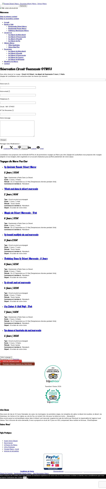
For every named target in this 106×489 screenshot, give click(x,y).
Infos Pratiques (9, 447)
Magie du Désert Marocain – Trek (20, 212)
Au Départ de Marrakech (17, 35)
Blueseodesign (58, 471)
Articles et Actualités (11, 451)
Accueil (6, 22)
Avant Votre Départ (11, 441)
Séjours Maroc (9, 43)
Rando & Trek (8, 24)
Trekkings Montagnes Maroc (18, 30)
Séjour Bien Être (13, 47)
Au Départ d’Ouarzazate (17, 37)
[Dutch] (8, 355)
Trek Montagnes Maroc (41, 473)
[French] (6, 355)
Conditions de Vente (27, 471)
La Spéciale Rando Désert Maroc (20, 166)
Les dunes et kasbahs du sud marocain (22, 330)
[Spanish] (1, 355)
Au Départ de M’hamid (16, 59)
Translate (16, 359)
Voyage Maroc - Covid (11, 449)
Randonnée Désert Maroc (23, 473)
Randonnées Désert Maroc (17, 26)
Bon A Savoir (8, 443)
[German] (3, 355)
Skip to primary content (8, 16)
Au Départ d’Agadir (15, 53)
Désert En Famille (6, 473)
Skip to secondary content (9, 19)
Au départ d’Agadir (15, 39)
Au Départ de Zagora (15, 57)
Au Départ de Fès (14, 41)
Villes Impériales (14, 45)
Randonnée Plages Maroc (17, 28)
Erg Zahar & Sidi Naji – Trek (18, 306)
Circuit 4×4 (8, 33)
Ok (25, 477)
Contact (7, 64)
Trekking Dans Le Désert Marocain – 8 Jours (26, 258)
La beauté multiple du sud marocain (21, 234)
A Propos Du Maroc (10, 445)
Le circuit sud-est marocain (17, 282)
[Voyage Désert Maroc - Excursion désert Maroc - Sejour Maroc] (24, 4)
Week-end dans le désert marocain (21, 188)
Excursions (8, 49)
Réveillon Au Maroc (11, 61)
